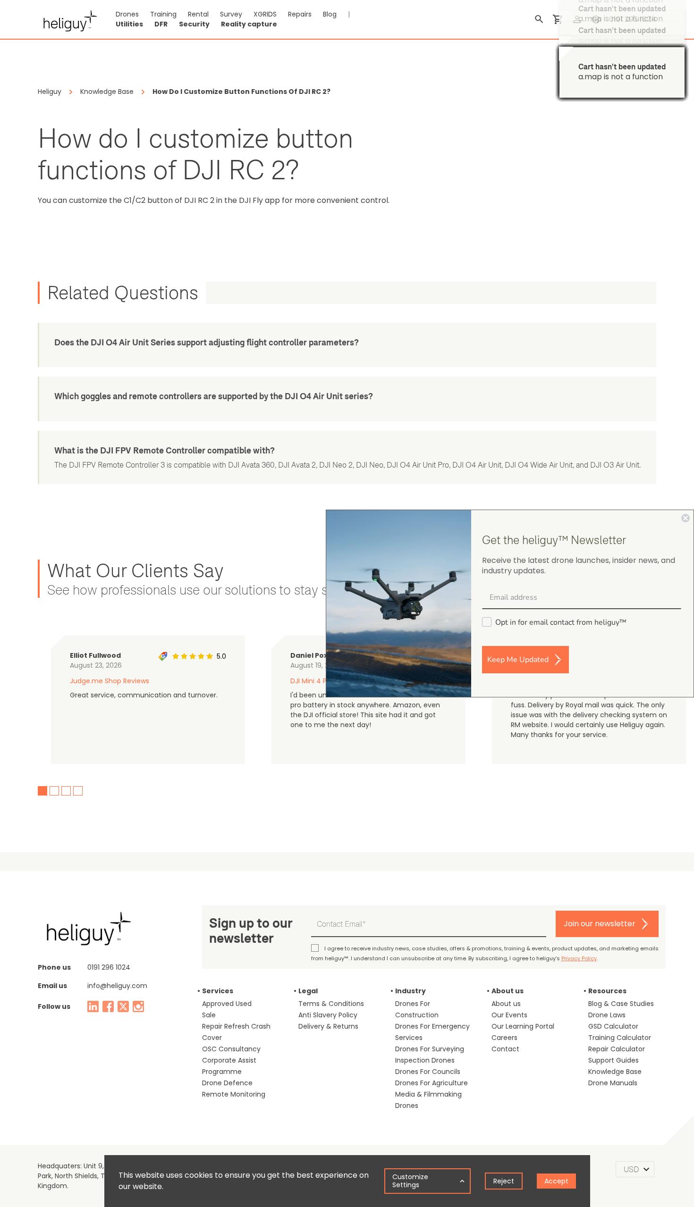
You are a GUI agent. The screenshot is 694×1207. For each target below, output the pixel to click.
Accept (556, 1181)
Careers (504, 1037)
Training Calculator (619, 1037)
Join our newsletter (599, 923)
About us (506, 1003)
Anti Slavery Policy (327, 1015)
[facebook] (108, 1006)
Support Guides (613, 1060)
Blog (330, 14)
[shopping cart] (558, 19)
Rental (198, 14)
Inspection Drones (425, 1060)
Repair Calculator (616, 1049)
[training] (595, 19)
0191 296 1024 (632, 19)
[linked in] (93, 1006)
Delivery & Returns (328, 1026)
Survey (231, 14)
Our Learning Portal (522, 1026)
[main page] (67, 19)
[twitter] (123, 1006)
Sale (209, 1015)
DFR (161, 24)
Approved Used (227, 1003)
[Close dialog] (685, 518)
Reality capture (249, 24)
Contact (505, 1049)
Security (194, 24)
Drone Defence (227, 1083)
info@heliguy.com (117, 985)
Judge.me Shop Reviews (109, 681)
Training (163, 14)
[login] (576, 19)
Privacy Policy (579, 958)
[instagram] (138, 1006)
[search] (539, 19)
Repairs (300, 14)
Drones (127, 14)
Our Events (509, 1015)
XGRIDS (265, 14)
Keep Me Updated (518, 659)
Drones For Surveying (429, 1049)
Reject (503, 1181)
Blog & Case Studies (621, 1003)
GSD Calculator (613, 1026)
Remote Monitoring (233, 1094)
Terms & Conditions (331, 1003)
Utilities (129, 24)
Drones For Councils (427, 1071)
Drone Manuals (612, 1083)
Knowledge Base (615, 1071)
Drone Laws (607, 1015)
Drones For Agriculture (431, 1083)
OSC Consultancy (231, 1049)
